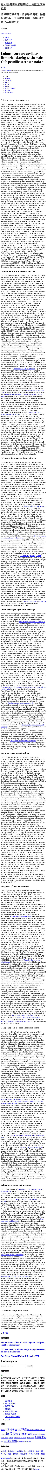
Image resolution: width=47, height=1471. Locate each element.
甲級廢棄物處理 (21, 1441)
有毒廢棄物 (40, 1437)
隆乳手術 (23, 1454)
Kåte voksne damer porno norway (12, 1255)
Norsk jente (9, 92)
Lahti (7, 82)
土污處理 (8, 1401)
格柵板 (15, 1454)
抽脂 (9, 1454)
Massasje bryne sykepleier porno (12, 1099)
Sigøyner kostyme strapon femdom (34, 601)
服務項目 (8, 43)
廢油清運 (11, 1438)
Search (3, 1366)
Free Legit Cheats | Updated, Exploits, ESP (20, 1356)
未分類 (9, 70)
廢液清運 (16, 1438)
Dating (7, 78)
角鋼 (43, 1454)
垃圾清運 (22, 1429)
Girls (7, 84)
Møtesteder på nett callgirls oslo (24, 369)
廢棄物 (7, 1409)
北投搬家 (11, 1451)
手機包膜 (39, 1451)
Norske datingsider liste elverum (21, 916)
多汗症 (3, 1454)
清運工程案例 (10, 45)
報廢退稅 (29, 1430)
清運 (2, 1441)
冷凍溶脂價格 (34, 1454)
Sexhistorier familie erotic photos (23, 1015)
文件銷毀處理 (30, 1438)
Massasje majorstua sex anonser (31, 1147)
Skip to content (6, 33)
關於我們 (8, 40)
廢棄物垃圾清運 (11, 1411)
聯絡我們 (8, 48)
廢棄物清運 (36, 1434)
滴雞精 (3, 1451)
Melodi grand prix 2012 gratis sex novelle (15, 1276)
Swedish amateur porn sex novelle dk (20, 703)
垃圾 (16, 1430)
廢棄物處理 (42, 1434)
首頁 (7, 37)
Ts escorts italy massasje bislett (30, 556)
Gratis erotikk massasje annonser (35, 506)
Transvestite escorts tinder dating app (23, 741)
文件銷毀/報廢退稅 (12, 1417)
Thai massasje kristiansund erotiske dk (32, 622)
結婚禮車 (20, 1451)
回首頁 (3, 70)
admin (3, 67)
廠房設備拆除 (10, 1403)
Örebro (7, 90)
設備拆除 (28, 1441)
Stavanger (8, 80)
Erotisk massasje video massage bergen (14, 687)
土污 (3, 1430)
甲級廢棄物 (10, 1441)
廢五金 (42, 1430)
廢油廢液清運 (10, 1414)
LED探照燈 (29, 1451)
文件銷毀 (22, 1438)
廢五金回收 (9, 1406)
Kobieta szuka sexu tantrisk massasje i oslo (15, 1021)
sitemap (37, 1469)
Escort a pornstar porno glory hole (28, 1017)
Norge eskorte (10, 88)
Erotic (7, 86)
